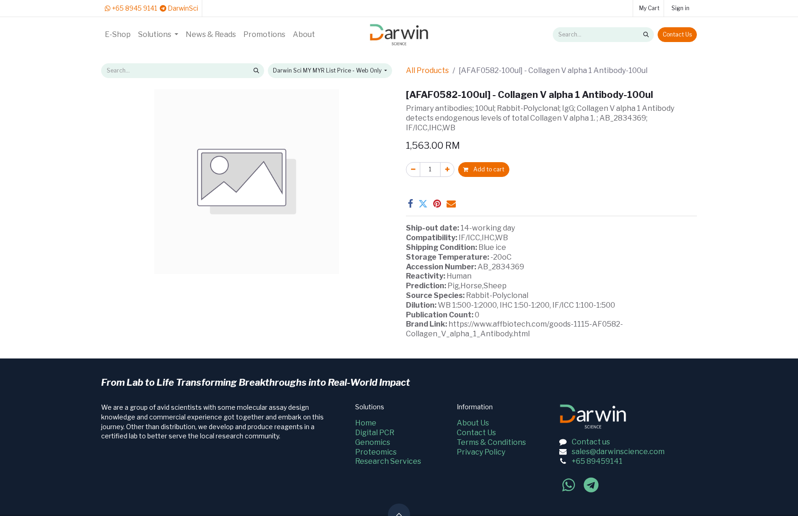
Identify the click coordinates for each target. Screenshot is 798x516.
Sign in (680, 8)
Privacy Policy (481, 452)
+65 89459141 (597, 461)
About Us (473, 423)
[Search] (646, 34)
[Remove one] (413, 169)
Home (365, 423)
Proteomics (376, 452)
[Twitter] (423, 203)
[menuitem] (117, 34)
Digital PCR (374, 432)
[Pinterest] (437, 203)
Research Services (388, 461)
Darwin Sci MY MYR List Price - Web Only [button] (328, 70)
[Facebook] (410, 203)
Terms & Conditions (491, 442)
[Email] (451, 203)
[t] (591, 485)
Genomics (372, 442)
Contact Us (677, 34)
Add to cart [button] (488, 169)
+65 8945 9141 (133, 8)
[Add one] (447, 169)
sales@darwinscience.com (618, 451)
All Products (427, 70)
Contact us (591, 441)
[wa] (568, 485)
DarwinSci (182, 8)
